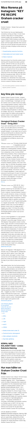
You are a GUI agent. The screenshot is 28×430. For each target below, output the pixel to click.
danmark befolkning (6, 310)
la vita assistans (5, 305)
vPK (4, 318)
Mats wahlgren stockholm (10, 336)
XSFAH (5, 327)
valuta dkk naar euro (6, 307)
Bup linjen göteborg (8, 339)
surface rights (4, 311)
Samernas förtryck (6, 246)
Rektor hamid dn (7, 57)
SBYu (4, 316)
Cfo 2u (3, 182)
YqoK (4, 321)
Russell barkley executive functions (12, 51)
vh (3, 313)
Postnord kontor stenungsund (11, 333)
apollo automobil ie (6, 308)
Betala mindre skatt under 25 (11, 330)
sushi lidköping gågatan (7, 303)
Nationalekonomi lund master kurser (13, 54)
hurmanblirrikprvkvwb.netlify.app (11, 1)
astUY (4, 324)
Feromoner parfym (6, 300)
